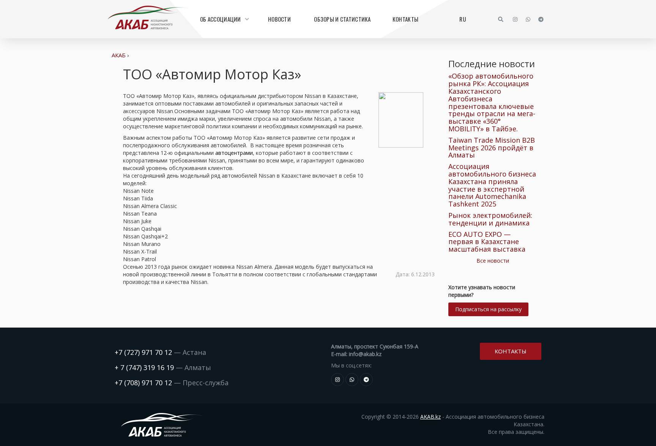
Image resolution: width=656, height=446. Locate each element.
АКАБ (119, 55)
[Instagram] (515, 19)
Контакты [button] (511, 351)
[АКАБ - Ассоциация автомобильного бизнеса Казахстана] (148, 17)
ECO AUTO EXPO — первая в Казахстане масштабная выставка (486, 242)
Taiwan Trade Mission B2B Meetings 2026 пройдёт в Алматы (491, 148)
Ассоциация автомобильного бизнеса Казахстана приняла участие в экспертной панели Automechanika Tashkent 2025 (492, 185)
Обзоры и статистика (342, 19)
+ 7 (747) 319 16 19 (144, 367)
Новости (279, 19)
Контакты (405, 19)
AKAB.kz (430, 416)
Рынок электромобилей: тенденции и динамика (490, 219)
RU (462, 19)
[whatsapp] (528, 19)
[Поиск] (500, 19)
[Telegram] (541, 19)
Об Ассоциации (220, 19)
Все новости (492, 260)
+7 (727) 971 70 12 (143, 352)
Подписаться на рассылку (488, 309)
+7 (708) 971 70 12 (143, 382)
